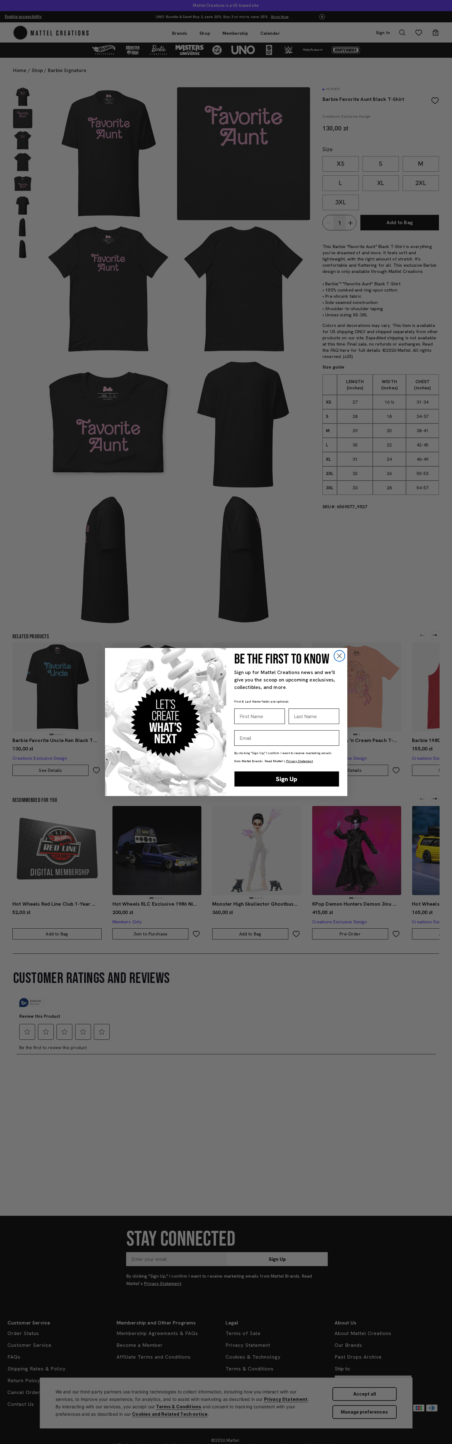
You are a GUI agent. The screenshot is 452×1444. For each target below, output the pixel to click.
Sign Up (286, 779)
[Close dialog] (339, 655)
